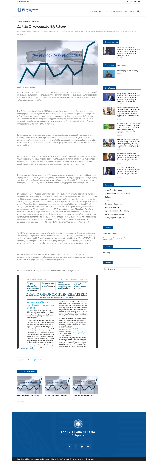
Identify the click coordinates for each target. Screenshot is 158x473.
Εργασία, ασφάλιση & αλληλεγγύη (117, 193)
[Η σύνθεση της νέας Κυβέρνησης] (109, 74)
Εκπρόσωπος (110, 65)
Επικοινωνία (90, 459)
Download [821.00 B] (25, 349)
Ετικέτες (106, 253)
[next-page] (22, 400)
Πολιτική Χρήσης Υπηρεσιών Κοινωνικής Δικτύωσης (68, 459)
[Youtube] (139, 1)
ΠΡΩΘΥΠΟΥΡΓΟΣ (116, 11)
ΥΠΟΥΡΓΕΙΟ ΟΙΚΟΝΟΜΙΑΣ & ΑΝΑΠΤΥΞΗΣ (29, 21)
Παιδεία (107, 197)
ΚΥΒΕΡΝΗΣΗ (129, 11)
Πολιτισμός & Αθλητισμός (114, 214)
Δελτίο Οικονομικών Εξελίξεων (28, 395)
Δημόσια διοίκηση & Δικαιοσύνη (117, 211)
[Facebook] (127, 1)
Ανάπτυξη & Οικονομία (113, 190)
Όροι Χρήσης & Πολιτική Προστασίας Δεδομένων (33, 459)
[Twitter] (135, 1)
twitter (118, 65)
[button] (138, 11)
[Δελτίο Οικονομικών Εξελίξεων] (29, 385)
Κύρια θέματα (110, 88)
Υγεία (107, 200)
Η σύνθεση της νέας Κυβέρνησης (127, 71)
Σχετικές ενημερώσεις (27, 371)
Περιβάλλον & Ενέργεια (113, 204)
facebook (123, 65)
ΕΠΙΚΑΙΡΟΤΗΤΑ (96, 11)
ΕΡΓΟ (106, 11)
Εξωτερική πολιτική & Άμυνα (115, 218)
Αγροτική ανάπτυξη (112, 207)
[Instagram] (131, 1)
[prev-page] (18, 400)
